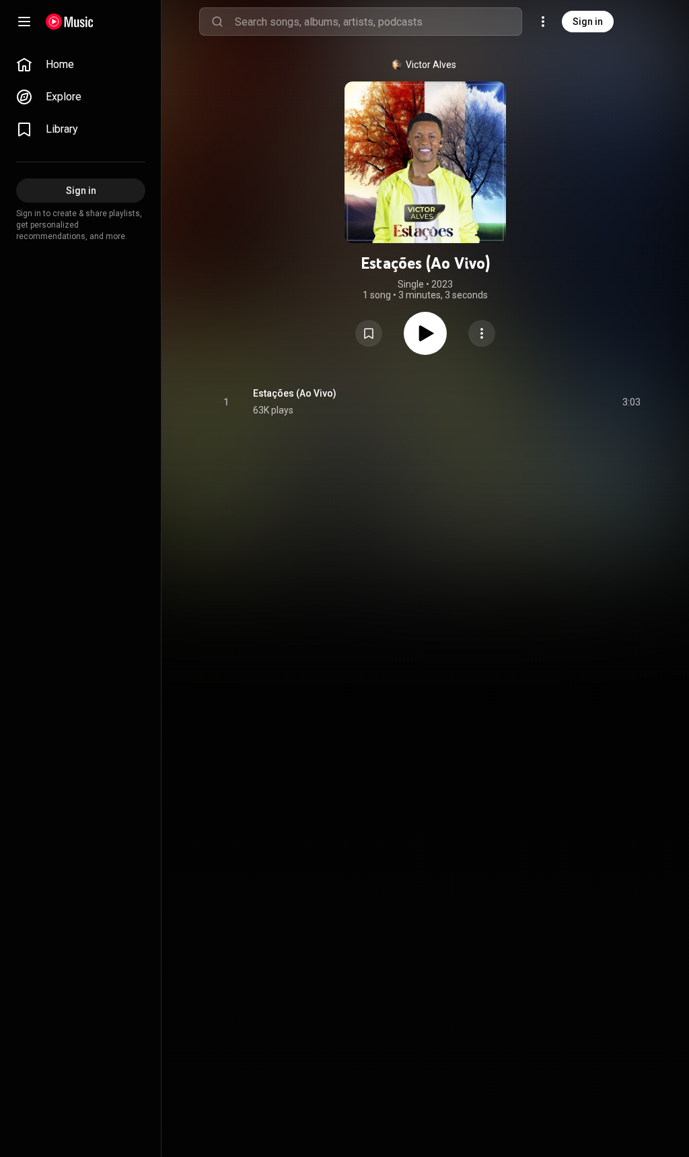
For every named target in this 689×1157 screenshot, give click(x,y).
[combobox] (378, 21)
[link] (80, 64)
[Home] (70, 21)
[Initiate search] (217, 21)
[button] (368, 333)
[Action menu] (481, 333)
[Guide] (24, 21)
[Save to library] (369, 333)
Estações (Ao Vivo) (294, 393)
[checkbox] (631, 402)
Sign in (588, 21)
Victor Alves (431, 64)
